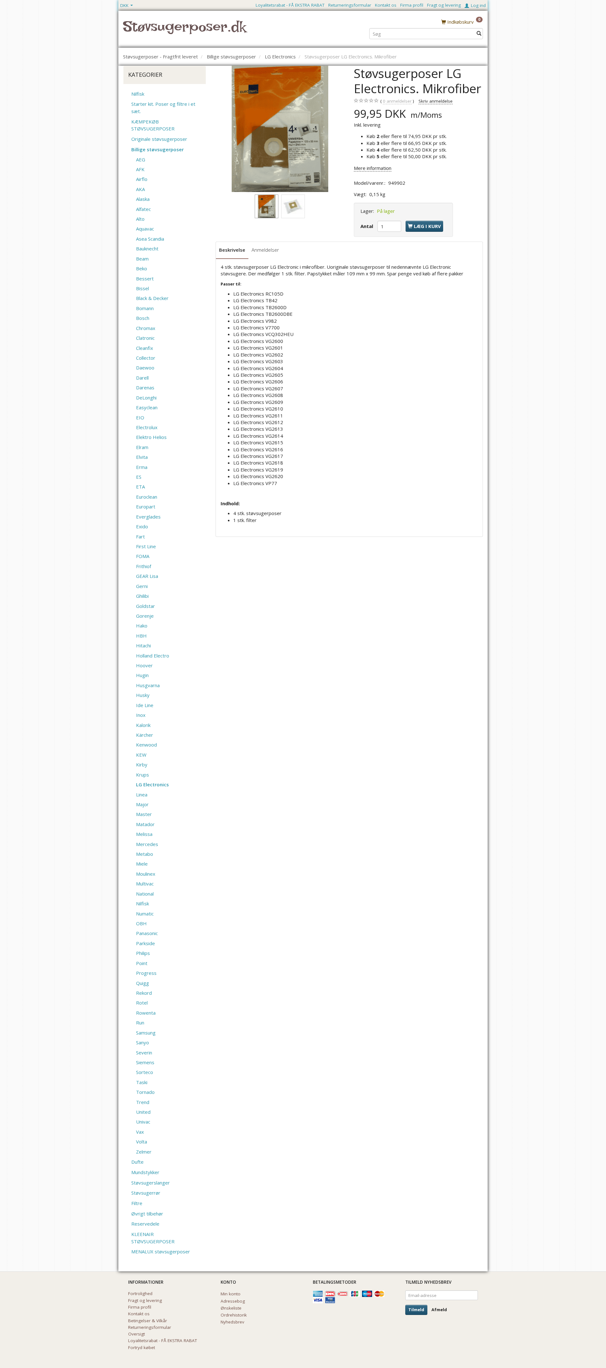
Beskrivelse (232, 250)
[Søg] (479, 33)
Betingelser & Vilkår (147, 1320)
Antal (367, 226)
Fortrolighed (140, 1293)
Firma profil (411, 5)
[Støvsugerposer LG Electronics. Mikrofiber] (280, 129)
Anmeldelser (265, 250)
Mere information (372, 168)
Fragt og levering (444, 5)
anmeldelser (397, 101)
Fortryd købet (141, 1347)
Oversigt (136, 1334)
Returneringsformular (349, 5)
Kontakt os (385, 5)
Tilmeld (416, 1309)
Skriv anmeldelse (436, 101)
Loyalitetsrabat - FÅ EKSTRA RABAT (290, 5)
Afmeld (439, 1309)
